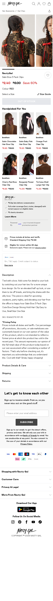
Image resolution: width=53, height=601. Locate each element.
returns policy (40, 248)
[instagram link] (13, 522)
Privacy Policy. (27, 444)
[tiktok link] (40, 522)
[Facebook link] (26, 522)
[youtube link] (33, 522)
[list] (26, 42)
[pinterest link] (19, 522)
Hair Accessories (8, 11)
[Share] (49, 11)
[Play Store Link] (26, 509)
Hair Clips (21, 11)
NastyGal (7, 73)
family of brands (30, 435)
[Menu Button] (3, 3)
